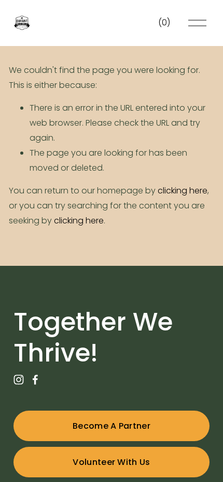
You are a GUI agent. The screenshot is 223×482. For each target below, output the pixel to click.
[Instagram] (18, 379)
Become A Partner (111, 426)
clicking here (182, 191)
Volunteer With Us (111, 462)
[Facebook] (35, 379)
